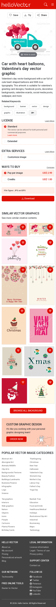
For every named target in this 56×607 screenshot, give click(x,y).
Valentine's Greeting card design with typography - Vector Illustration (40, 230)
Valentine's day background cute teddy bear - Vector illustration (14, 230)
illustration (20, 113)
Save (15, 15)
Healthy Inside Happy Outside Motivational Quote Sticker (41, 244)
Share (43, 15)
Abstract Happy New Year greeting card (12, 352)
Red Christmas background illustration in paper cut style (14, 384)
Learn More (49, 121)
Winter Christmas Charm (38, 270)
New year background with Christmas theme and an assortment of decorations (41, 386)
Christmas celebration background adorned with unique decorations (37, 352)
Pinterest (36, 583)
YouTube (36, 590)
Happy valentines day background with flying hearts (14, 244)
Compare (50, 167)
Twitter (35, 580)
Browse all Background (28, 410)
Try (29, 15)
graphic (7, 113)
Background (9, 106)
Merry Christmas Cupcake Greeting (11, 311)
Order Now (16, 439)
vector (34, 106)
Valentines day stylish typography (40, 311)
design (46, 106)
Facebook (37, 576)
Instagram (37, 587)
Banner (23, 106)
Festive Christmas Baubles (12, 270)
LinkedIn (36, 594)
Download (29, 198)
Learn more (12, 135)
